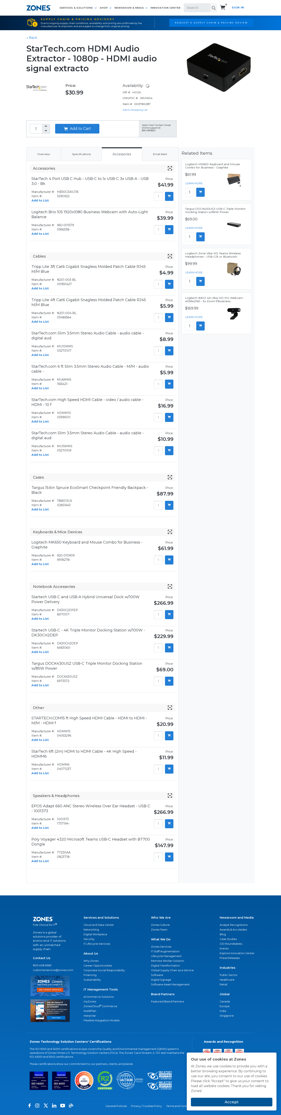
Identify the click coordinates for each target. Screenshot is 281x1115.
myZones (90, 1001)
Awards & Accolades (233, 929)
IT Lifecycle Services (97, 943)
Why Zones (91, 960)
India (223, 1010)
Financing (90, 975)
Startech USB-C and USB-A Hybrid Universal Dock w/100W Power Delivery (85, 599)
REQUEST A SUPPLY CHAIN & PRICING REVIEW (211, 22)
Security (89, 939)
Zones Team (159, 929)
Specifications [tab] (81, 154)
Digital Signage (161, 979)
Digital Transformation (165, 965)
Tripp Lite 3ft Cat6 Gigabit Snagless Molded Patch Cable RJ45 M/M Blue (88, 269)
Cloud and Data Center (99, 924)
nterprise (90, 1015)
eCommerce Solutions (99, 996)
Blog (223, 934)
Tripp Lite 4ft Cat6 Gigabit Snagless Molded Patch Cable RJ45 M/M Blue (88, 302)
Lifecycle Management (166, 956)
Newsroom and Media (237, 917)
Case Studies (228, 939)
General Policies (116, 1106)
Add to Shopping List (135, 109)
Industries (227, 968)
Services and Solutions (101, 917)
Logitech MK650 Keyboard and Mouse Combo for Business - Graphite (87, 544)
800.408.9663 (42, 965)
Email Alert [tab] (160, 154)
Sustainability (92, 979)
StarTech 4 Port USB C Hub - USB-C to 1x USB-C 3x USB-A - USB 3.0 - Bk (90, 181)
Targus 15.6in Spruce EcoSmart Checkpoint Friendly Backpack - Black (89, 490)
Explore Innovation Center (237, 953)
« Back (32, 38)
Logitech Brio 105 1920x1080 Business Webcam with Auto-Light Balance (89, 214)
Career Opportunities (98, 965)
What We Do (161, 939)
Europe (225, 1006)
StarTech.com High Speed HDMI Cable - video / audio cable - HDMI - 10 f (87, 402)
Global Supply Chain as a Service (172, 970)
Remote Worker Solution (167, 960)
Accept (232, 1102)
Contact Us (41, 958)
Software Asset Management (170, 984)
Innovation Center (166, 7)
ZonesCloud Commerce (100, 1006)
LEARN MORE (194, 183)
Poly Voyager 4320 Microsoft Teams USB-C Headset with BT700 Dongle (90, 842)
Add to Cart (80, 128)
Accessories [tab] (122, 154)
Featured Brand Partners (167, 1001)
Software (157, 975)
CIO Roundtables (231, 943)
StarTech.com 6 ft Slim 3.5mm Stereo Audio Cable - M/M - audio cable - (90, 369)
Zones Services (161, 946)
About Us (91, 953)
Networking (91, 929)
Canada (225, 1001)
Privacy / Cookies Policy (146, 1106)
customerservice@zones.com (50, 970)
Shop (104, 7)
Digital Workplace (95, 934)
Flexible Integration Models (102, 1020)
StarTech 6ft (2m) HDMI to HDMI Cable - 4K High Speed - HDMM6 (84, 754)
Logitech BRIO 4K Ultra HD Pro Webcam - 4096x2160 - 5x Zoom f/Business (215, 299)
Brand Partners (162, 994)
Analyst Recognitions (233, 924)
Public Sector (229, 975)
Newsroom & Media (130, 7)
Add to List (40, 200)
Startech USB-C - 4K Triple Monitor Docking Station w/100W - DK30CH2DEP (88, 632)
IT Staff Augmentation (165, 951)
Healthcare (227, 979)
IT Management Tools (101, 989)
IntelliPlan (90, 1010)
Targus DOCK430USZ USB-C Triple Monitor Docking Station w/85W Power (86, 666)
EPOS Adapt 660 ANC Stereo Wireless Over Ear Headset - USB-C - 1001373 (90, 808)
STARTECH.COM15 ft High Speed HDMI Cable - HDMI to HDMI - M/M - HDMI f (89, 720)
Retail (223, 984)
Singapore (227, 1015)
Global (225, 994)
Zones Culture (160, 924)
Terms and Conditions (180, 1106)
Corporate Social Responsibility (104, 970)
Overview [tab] (43, 154)
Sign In (238, 7)
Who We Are (161, 917)
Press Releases (230, 957)
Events (224, 948)
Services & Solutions (77, 7)
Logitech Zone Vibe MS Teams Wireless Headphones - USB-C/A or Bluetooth (213, 255)
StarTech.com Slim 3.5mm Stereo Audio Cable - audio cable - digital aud (87, 335)
